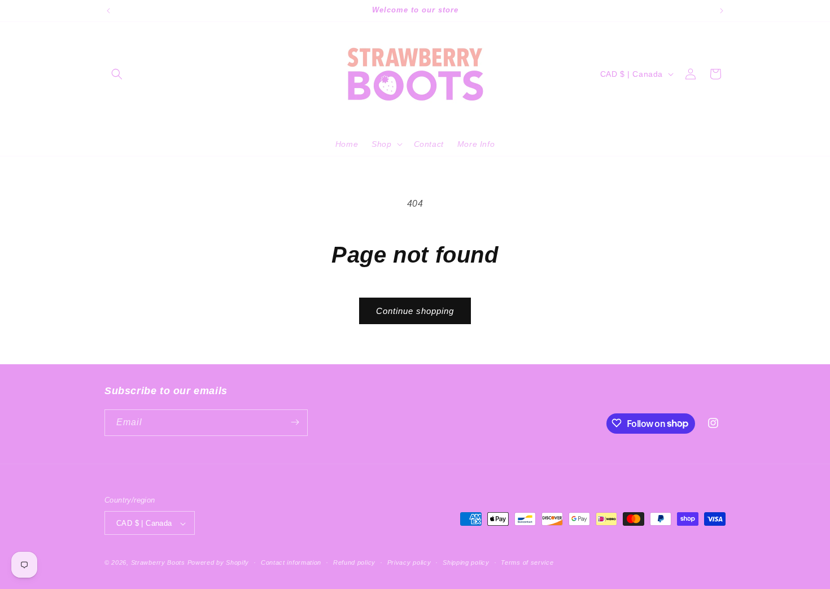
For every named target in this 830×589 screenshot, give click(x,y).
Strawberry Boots (158, 563)
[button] (116, 74)
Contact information (291, 562)
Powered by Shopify (218, 563)
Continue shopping (415, 311)
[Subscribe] (294, 422)
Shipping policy (466, 562)
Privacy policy (409, 562)
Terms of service (527, 562)
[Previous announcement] (108, 10)
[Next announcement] (721, 10)
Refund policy (354, 562)
